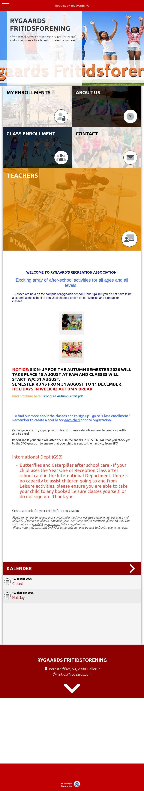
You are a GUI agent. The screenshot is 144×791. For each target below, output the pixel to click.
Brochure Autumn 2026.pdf (63, 396)
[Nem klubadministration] (71, 786)
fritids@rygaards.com (75, 674)
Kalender (19, 568)
